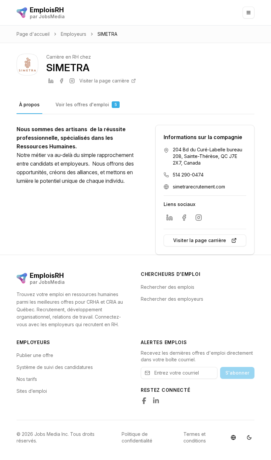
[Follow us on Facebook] (144, 400)
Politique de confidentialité (137, 437)
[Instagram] (72, 80)
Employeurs (73, 34)
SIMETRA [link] (107, 34)
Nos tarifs (27, 379)
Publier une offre (35, 355)
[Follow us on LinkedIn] (156, 400)
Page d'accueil (33, 34)
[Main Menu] (248, 13)
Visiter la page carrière (104, 80)
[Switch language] (233, 437)
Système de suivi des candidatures (55, 367)
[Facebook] (61, 80)
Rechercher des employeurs (172, 299)
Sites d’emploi (32, 391)
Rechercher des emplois (167, 287)
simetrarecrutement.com (199, 186)
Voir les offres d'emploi (86, 104)
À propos (29, 104)
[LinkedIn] (51, 80)
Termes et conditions (194, 437)
